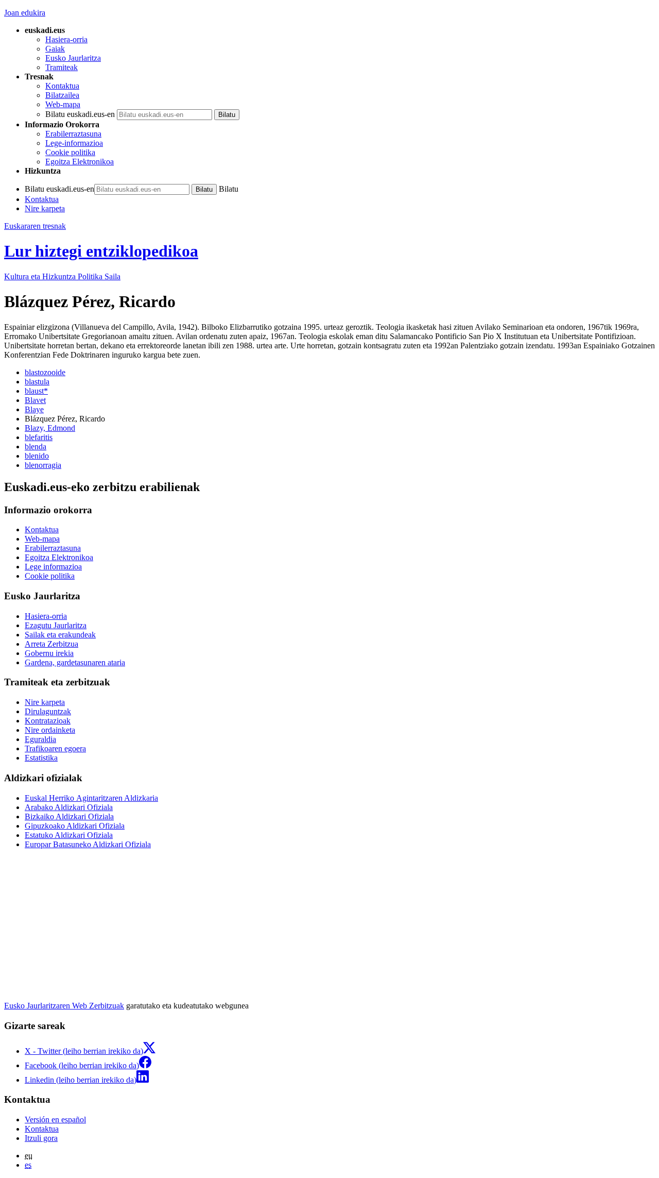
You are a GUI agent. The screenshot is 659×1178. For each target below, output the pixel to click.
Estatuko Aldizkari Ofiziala (69, 835)
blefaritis (39, 437)
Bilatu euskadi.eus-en (80, 114)
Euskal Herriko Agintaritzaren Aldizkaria (91, 798)
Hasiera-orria (66, 39)
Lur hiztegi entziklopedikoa (101, 251)
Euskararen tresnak (35, 226)
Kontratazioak (48, 720)
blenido (37, 455)
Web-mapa (62, 104)
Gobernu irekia (49, 653)
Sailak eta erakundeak (60, 634)
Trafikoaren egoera (55, 748)
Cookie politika (70, 152)
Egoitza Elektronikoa (79, 161)
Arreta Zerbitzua (51, 644)
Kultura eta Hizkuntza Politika (62, 276)
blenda (35, 446)
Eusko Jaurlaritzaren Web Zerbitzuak (64, 1005)
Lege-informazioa (74, 143)
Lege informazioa (53, 566)
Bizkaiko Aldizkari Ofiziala (69, 816)
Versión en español (55, 1119)
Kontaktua (62, 85)
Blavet (35, 400)
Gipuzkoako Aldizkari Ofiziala (75, 825)
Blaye (34, 409)
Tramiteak (61, 67)
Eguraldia (40, 739)
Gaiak (55, 48)
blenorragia (43, 465)
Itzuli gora (41, 1138)
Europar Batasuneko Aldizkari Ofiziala (88, 844)
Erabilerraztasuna (73, 133)
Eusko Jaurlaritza (73, 58)
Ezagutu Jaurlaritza (55, 625)
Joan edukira (24, 12)
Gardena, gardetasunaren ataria (75, 662)
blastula (37, 381)
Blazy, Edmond (50, 428)
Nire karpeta (45, 208)
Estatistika (41, 757)
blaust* (36, 390)
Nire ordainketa (50, 730)
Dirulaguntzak (48, 711)
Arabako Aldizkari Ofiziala (69, 807)
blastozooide (45, 372)
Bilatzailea (62, 95)
